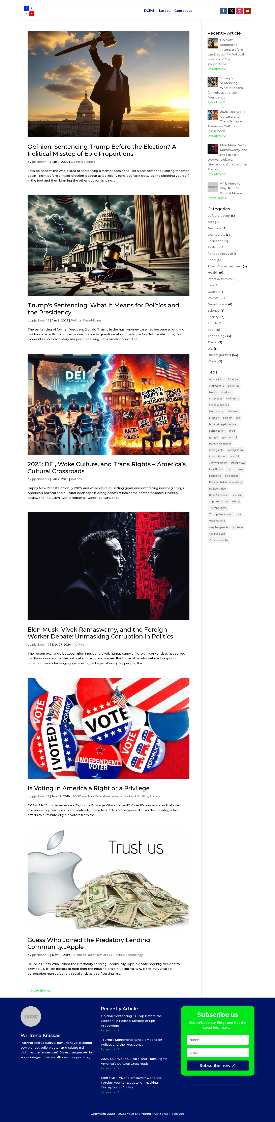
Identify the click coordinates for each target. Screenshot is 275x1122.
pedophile (215, 475)
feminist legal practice (222, 424)
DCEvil (149, 11)
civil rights (232, 398)
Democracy (216, 411)
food (232, 430)
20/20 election (83, 796)
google (213, 437)
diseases (232, 411)
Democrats (216, 234)
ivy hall (235, 456)
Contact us (183, 11)
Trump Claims (217, 507)
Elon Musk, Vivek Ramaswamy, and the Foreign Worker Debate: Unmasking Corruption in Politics (100, 633)
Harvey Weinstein (220, 443)
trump (236, 501)
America (233, 379)
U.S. (210, 348)
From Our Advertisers (225, 266)
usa (239, 514)
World (212, 361)
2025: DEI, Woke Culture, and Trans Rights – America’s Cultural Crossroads (107, 468)
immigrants (216, 450)
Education (102, 796)
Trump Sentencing (221, 514)
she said (237, 495)
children (226, 392)
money (239, 469)
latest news (238, 462)
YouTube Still (217, 533)
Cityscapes (215, 398)
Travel (212, 342)
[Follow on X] (231, 11)
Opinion (77, 162)
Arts (211, 222)
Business (79, 955)
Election (214, 417)
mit (229, 469)
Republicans (92, 320)
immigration (235, 450)
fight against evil (220, 254)
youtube (238, 527)
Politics (89, 162)
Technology (134, 955)
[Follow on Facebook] (223, 11)
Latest (164, 11)
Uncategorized (219, 355)
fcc (238, 417)
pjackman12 (40, 162)
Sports (213, 323)
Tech (211, 330)
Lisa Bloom (216, 469)
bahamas (233, 385)
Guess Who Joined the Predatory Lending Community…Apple (89, 943)
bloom (213, 392)
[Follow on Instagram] (239, 11)
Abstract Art (216, 379)
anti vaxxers (216, 385)
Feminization (217, 430)
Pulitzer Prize (217, 488)
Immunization (217, 456)
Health (213, 272)
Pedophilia (231, 475)
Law (211, 285)
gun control (229, 437)
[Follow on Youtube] (247, 11)
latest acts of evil (123, 796)
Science (214, 310)
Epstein (227, 417)
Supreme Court (218, 501)
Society (155, 796)
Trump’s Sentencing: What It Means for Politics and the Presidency (103, 309)
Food (212, 260)
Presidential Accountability (225, 482)
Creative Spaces (219, 405)
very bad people (218, 527)
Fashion (214, 247)
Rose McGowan (218, 495)
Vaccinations (217, 520)
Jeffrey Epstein (218, 462)
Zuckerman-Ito (218, 540)
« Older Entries (39, 990)
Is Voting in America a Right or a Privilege (89, 788)
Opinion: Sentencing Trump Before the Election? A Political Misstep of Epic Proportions (102, 150)
